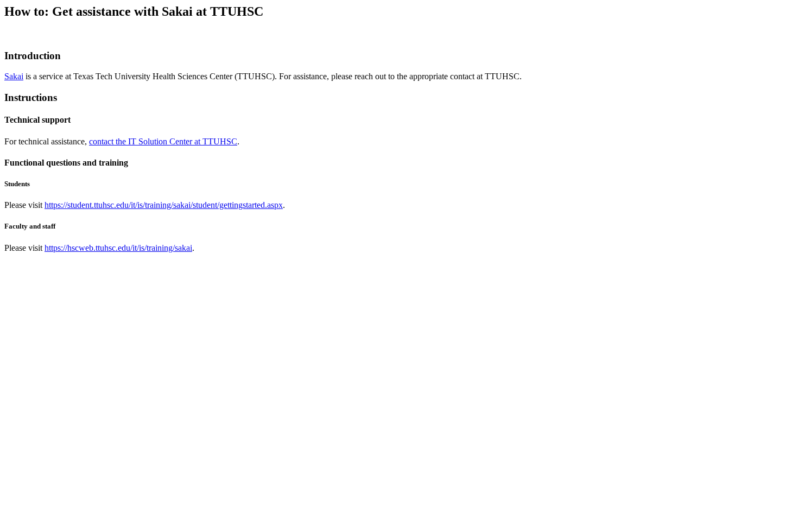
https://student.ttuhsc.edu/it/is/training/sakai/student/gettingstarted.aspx (164, 205)
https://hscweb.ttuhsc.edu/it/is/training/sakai (118, 247)
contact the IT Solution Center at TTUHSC (163, 141)
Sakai (13, 76)
